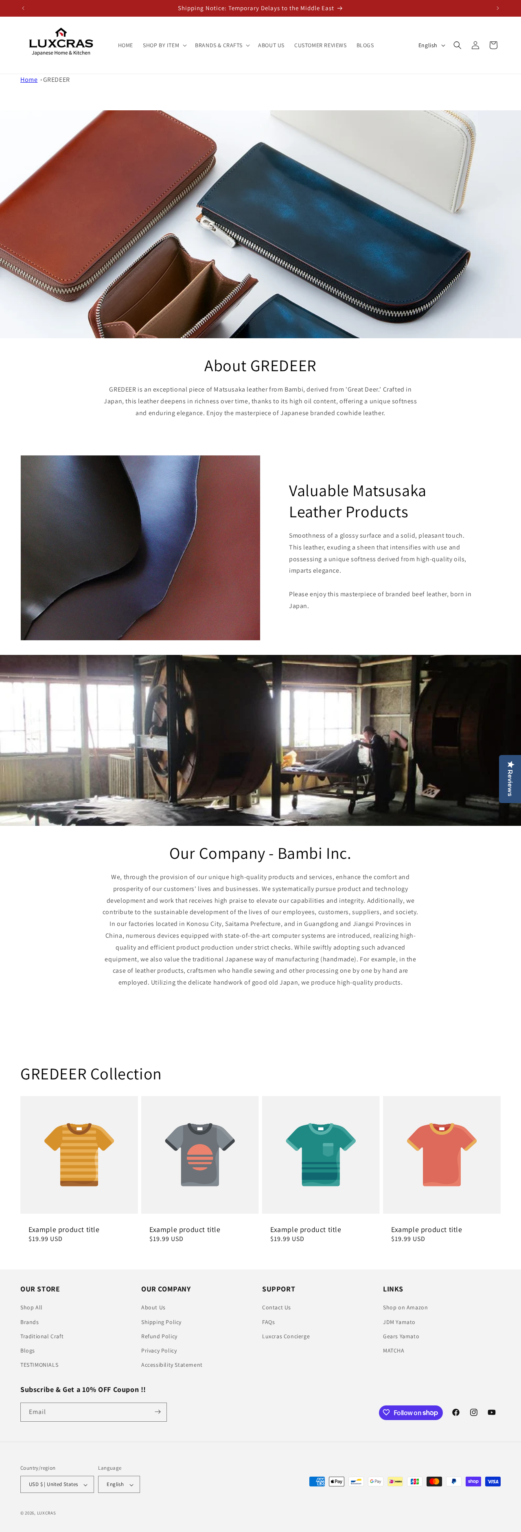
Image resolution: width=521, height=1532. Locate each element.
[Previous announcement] (23, 8)
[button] (164, 44)
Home (28, 79)
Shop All (31, 1307)
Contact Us (276, 1307)
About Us (153, 1307)
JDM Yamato (399, 1322)
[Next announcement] (498, 8)
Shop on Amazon (405, 1307)
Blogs (27, 1350)
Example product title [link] (64, 1229)
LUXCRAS (46, 1513)
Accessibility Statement (172, 1365)
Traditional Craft (41, 1336)
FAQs (268, 1322)
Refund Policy (159, 1336)
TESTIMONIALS (39, 1365)
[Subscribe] (157, 1411)
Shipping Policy (161, 1322)
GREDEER (56, 79)
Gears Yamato (401, 1336)
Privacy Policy (159, 1350)
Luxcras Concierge (286, 1336)
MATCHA (394, 1350)
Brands (29, 1322)
